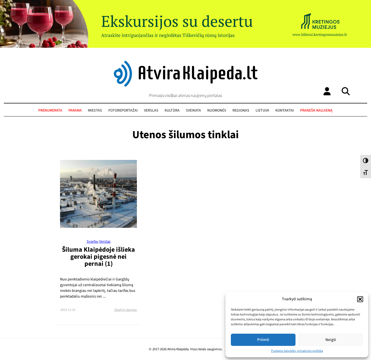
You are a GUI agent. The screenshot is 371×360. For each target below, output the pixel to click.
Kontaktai (284, 110)
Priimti (263, 340)
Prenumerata (50, 110)
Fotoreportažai (123, 110)
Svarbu (92, 241)
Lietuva (262, 110)
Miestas (95, 110)
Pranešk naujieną (316, 110)
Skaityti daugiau (125, 309)
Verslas (151, 110)
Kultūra (172, 110)
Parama (75, 110)
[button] (360, 299)
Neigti (330, 340)
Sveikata (193, 110)
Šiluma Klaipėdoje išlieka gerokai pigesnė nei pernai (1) (98, 257)
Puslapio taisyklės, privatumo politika (297, 351)
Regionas (240, 110)
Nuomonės (216, 110)
